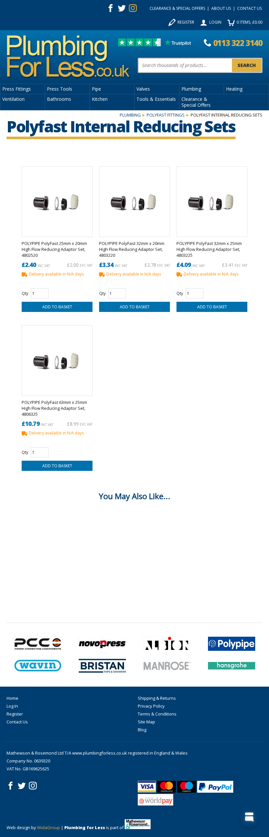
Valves (143, 89)
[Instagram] (133, 8)
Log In (12, 706)
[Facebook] (110, 8)
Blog (142, 730)
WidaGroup (48, 827)
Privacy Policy (151, 706)
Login (215, 22)
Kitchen (100, 99)
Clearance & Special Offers (177, 8)
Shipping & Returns (157, 698)
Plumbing (191, 89)
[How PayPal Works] (215, 786)
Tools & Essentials (156, 99)
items (249, 22)
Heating (234, 89)
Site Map (146, 722)
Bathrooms (59, 99)
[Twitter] (122, 8)
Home (12, 698)
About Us (221, 8)
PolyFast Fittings (166, 115)
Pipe (96, 89)
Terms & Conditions (157, 714)
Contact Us (249, 8)
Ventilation (13, 99)
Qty (25, 293)
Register (185, 22)
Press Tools (59, 89)
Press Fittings (16, 89)
